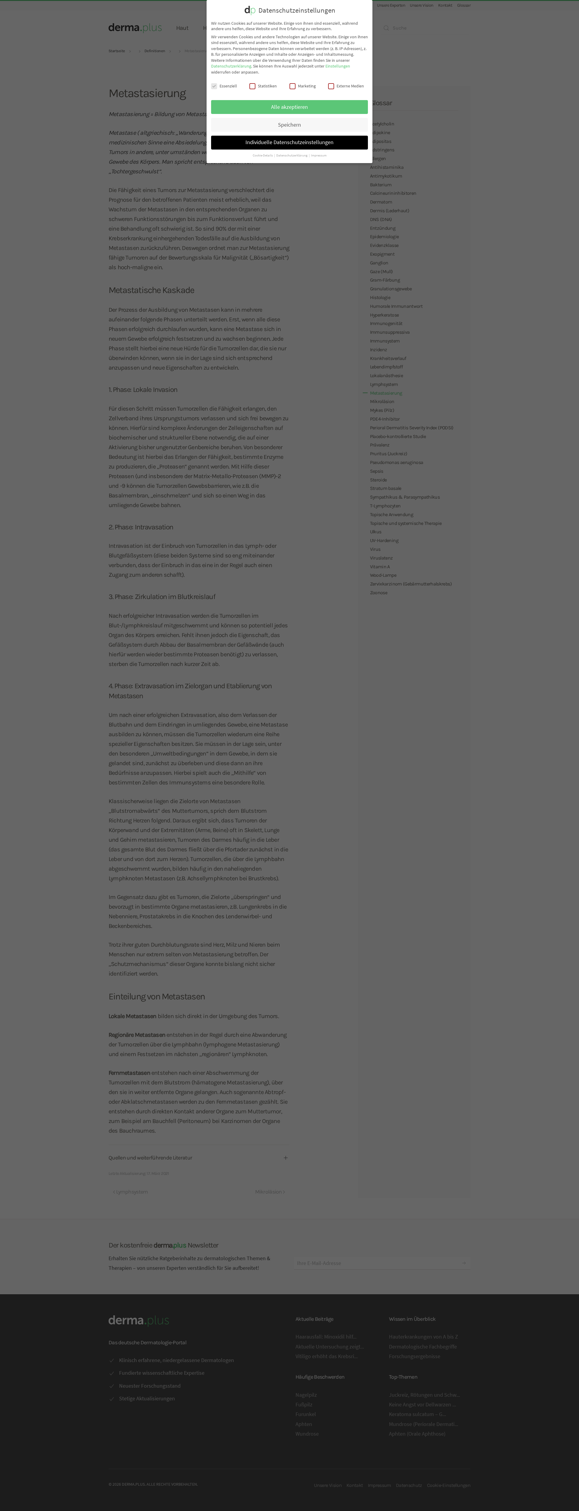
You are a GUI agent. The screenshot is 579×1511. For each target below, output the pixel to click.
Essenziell (228, 86)
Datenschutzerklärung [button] (292, 155)
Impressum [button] (319, 155)
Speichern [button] (289, 124)
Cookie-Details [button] (263, 155)
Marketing (307, 86)
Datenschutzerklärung (231, 66)
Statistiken (267, 86)
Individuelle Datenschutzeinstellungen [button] (289, 142)
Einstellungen (337, 66)
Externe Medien (350, 86)
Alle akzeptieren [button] (289, 107)
